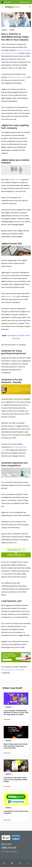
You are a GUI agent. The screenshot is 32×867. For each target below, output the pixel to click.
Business (4, 30)
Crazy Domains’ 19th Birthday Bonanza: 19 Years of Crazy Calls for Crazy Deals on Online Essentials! (16, 713)
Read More (7, 719)
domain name (10, 296)
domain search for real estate (12, 670)
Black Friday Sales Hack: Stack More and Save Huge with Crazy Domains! (16, 746)
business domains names (17, 77)
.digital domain (15, 179)
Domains (12, 30)
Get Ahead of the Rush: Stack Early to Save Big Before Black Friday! (15, 779)
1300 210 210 (8, 847)
